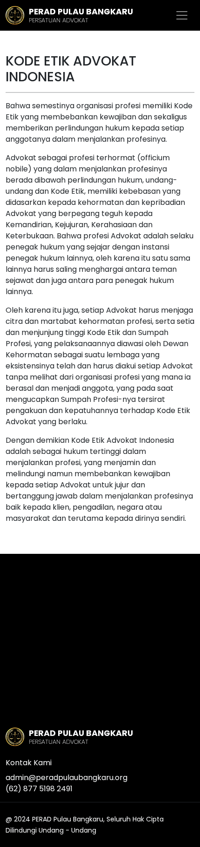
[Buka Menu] (181, 15)
